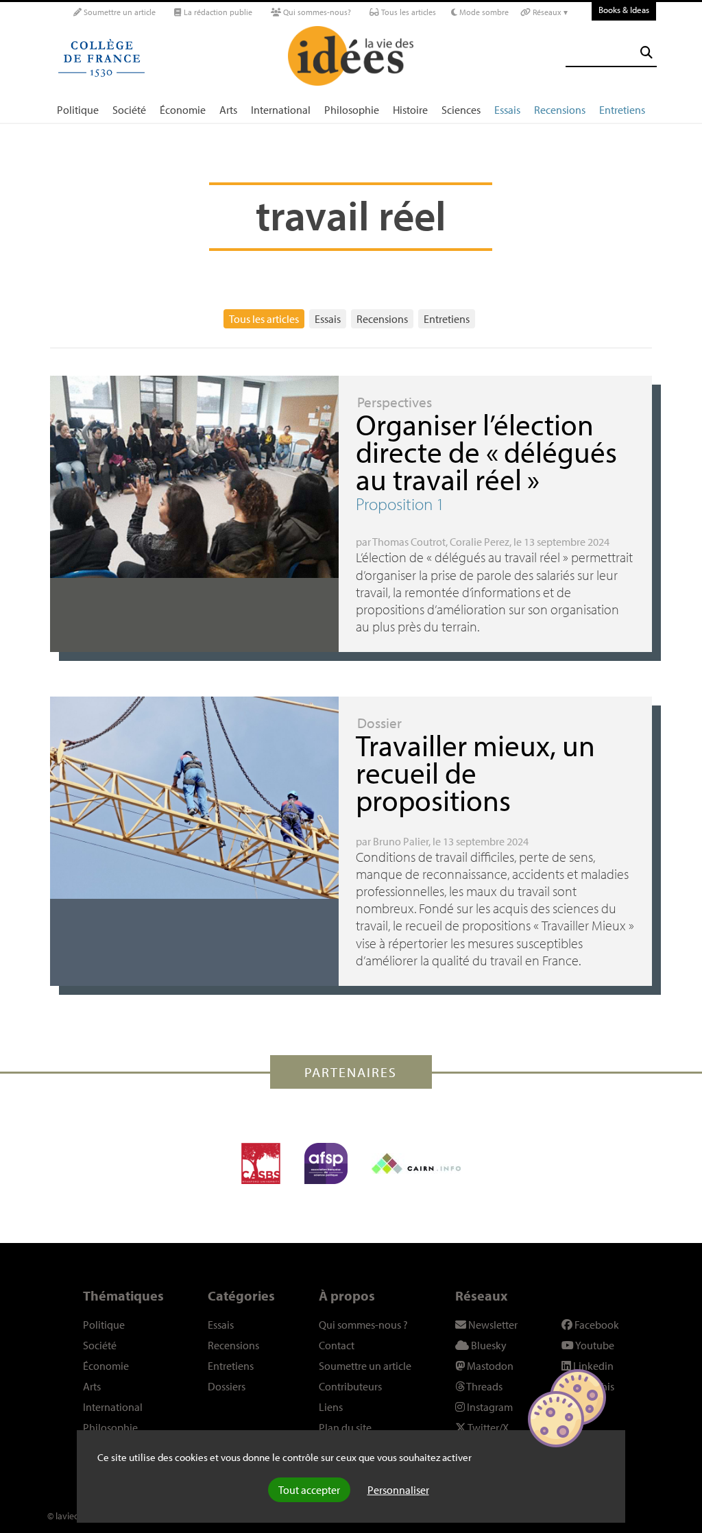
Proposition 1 (400, 503)
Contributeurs (350, 1386)
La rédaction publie (217, 12)
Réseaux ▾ (549, 12)
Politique (78, 110)
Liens (331, 1407)
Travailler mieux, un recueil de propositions (475, 772)
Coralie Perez (479, 541)
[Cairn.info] (416, 1163)
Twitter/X (487, 1427)
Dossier (379, 723)
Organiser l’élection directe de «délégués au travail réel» (486, 451)
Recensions (559, 110)
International (281, 110)
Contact (336, 1345)
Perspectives (394, 402)
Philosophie (351, 110)
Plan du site (345, 1427)
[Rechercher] (646, 52)
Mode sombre (483, 12)
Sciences (461, 110)
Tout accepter (309, 1490)
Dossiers (226, 1386)
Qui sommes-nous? (316, 12)
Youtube (594, 1345)
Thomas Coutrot (409, 541)
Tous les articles (407, 12)
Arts (228, 110)
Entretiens (622, 110)
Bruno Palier (400, 841)
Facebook (595, 1324)
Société (129, 110)
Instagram (489, 1407)
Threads (484, 1386)
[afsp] (326, 1163)
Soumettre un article (119, 12)
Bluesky (488, 1345)
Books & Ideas (623, 9)
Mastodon (489, 1366)
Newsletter (492, 1324)
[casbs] (260, 1163)
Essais (507, 110)
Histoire (410, 110)
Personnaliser (398, 1490)
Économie (183, 110)
